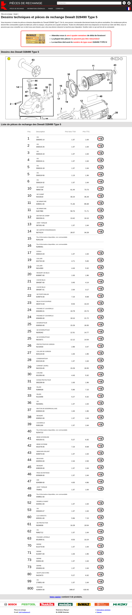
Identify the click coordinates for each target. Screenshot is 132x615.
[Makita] (48, 605)
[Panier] (129, 3)
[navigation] (63, 8)
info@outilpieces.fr (24, 612)
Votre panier (55, 597)
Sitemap (99, 612)
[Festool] (29, 605)
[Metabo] (66, 605)
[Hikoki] (121, 605)
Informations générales (103, 610)
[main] (66, 306)
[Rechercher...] (124, 3)
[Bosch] (11, 605)
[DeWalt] (84, 605)
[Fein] (103, 605)
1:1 (116, 59)
